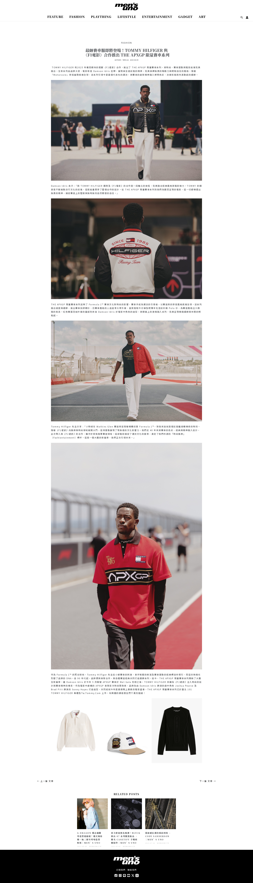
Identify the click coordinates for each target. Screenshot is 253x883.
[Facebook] (116, 875)
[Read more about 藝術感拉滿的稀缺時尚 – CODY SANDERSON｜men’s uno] (160, 813)
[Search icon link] (241, 17)
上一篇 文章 (45, 781)
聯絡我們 (132, 869)
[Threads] (137, 875)
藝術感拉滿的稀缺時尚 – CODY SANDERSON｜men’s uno (158, 836)
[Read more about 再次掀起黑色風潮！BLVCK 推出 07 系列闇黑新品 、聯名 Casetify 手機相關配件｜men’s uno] (126, 813)
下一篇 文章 (208, 781)
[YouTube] (128, 875)
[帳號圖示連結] (247, 17)
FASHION (126, 42)
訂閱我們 (121, 869)
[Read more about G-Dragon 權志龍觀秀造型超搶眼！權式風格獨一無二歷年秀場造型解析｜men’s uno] (92, 813)
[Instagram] (120, 875)
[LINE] (124, 875)
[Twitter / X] (132, 875)
